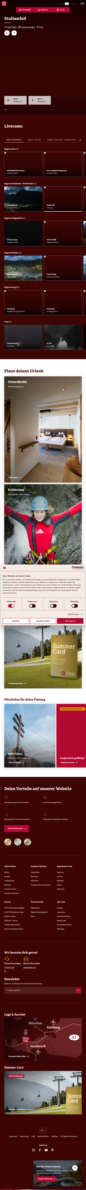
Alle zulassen (70, 621)
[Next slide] (14, 33)
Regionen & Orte (64, 866)
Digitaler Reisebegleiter (39, 912)
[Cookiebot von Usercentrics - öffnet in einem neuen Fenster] (73, 568)
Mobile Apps (61, 921)
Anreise (60, 877)
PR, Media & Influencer (69, 1136)
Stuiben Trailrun (10, 916)
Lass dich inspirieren (11, 893)
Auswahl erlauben (43, 621)
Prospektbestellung (64, 925)
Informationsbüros (63, 916)
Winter (6, 872)
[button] (43, 1130)
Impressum (13, 1136)
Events (7, 902)
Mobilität (60, 881)
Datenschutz (24, 1136)
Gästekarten (35, 908)
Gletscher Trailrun (10, 921)
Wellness (7, 885)
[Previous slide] (7, 33)
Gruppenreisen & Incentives (41, 885)
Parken (59, 885)
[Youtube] (46, 1150)
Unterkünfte (35, 872)
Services (61, 902)
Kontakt (60, 908)
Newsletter (61, 912)
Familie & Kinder (10, 889)
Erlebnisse (34, 881)
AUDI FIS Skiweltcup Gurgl (13, 912)
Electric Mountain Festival (13, 929)
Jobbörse (54, 1136)
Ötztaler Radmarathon (12, 925)
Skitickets (34, 877)
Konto (33, 916)
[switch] (32, 606)
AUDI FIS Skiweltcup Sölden (14, 908)
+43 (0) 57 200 (9, 967)
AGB (33, 1136)
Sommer (7, 877)
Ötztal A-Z (60, 889)
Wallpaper (60, 929)
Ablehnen (15, 621)
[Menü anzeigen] (82, 3)
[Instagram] (34, 1150)
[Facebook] (40, 1150)
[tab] (13, 140)
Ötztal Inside (37, 902)
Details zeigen (73, 614)
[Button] (78, 990)
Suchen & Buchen (38, 866)
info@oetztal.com (29, 967)
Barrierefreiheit (43, 1136)
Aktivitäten (10, 866)
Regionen (60, 872)
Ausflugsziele (9, 881)
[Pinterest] (52, 1150)
